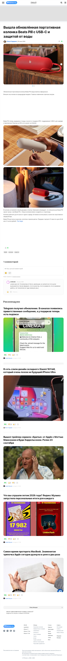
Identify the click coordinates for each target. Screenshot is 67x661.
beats (5, 252)
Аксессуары (51, 629)
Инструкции (59, 627)
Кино (49, 639)
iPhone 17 (26, 629)
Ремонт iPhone (60, 632)
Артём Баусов (8, 358)
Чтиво (49, 637)
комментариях (16, 276)
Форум (49, 633)
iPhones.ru (25, 658)
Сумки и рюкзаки (37, 639)
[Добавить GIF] (10, 273)
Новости (17, 252)
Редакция (59, 636)
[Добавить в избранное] (59, 41)
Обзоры (35, 625)
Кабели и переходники (38, 641)
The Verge (20, 221)
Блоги (49, 631)
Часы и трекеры (37, 634)
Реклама (59, 637)
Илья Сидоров (8, 427)
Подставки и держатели (39, 643)
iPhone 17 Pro (27, 631)
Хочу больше (34, 607)
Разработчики (60, 630)
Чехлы (34, 636)
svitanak (13, 282)
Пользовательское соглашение (11, 650)
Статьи (49, 625)
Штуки (34, 638)
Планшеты (35, 632)
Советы (58, 625)
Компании (50, 635)
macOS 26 (26, 627)
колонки (11, 252)
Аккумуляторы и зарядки (39, 628)
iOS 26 (25, 625)
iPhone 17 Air (27, 633)
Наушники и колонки (38, 627)
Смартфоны (36, 630)
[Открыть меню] (3, 3)
